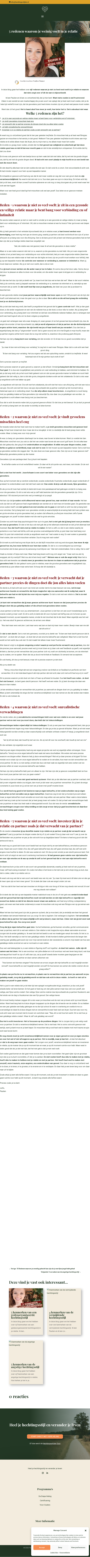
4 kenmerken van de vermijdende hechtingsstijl (61, 1314)
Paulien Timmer (39, 81)
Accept (42, 1548)
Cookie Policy (54, 1552)
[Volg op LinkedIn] (47, 1473)
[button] (86, 1530)
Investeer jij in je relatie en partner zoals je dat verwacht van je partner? (31, 130)
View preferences (78, 1548)
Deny (60, 1548)
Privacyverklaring (64, 1552)
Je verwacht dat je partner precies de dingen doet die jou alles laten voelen (33, 124)
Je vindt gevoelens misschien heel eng (18, 121)
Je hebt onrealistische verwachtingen (17, 127)
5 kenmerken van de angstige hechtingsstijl (25, 1366)
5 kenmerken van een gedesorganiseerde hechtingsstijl (24, 1314)
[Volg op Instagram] (43, 1473)
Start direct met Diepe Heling (45, 1436)
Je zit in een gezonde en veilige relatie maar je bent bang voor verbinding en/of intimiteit (38, 118)
